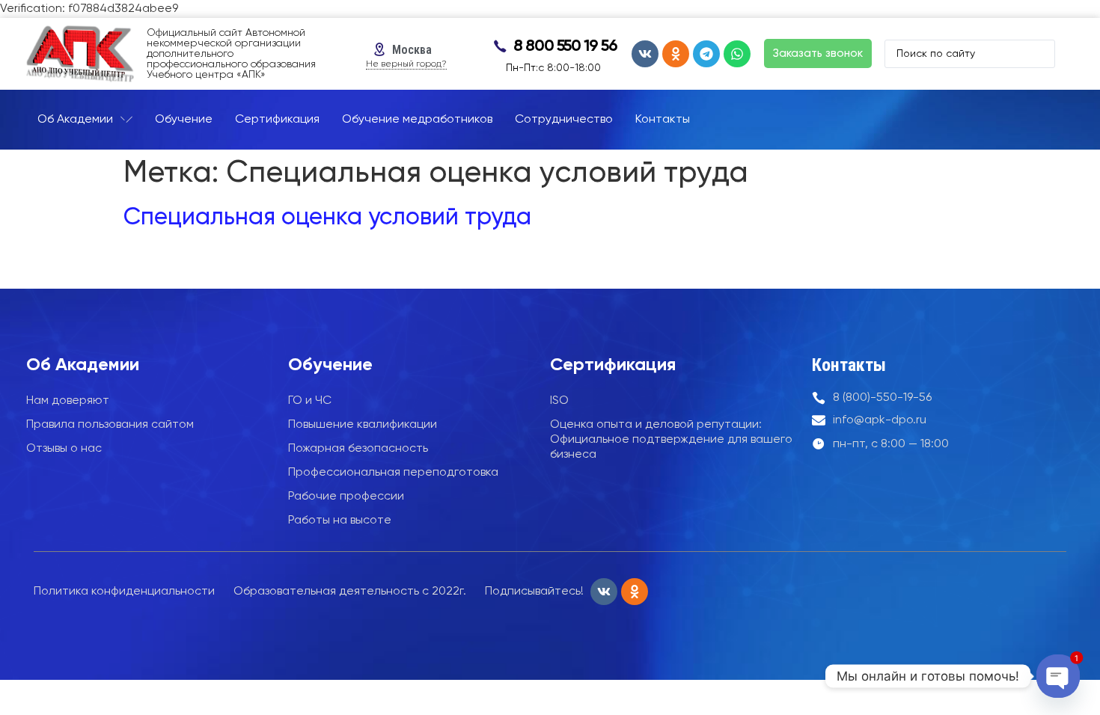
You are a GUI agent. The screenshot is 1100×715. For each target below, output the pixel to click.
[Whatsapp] (737, 53)
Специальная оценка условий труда (327, 218)
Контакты (849, 365)
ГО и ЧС (309, 401)
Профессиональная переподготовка (393, 473)
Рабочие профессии (346, 497)
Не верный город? (406, 64)
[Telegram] (706, 53)
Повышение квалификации (362, 425)
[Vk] (645, 53)
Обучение (330, 365)
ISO (559, 401)
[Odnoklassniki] (675, 53)
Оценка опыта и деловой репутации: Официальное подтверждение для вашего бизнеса (671, 440)
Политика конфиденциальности (124, 592)
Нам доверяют (67, 401)
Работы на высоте (339, 521)
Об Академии (82, 365)
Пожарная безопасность (358, 449)
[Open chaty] (1058, 676)
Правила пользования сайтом (110, 425)
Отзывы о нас (64, 449)
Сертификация (613, 365)
